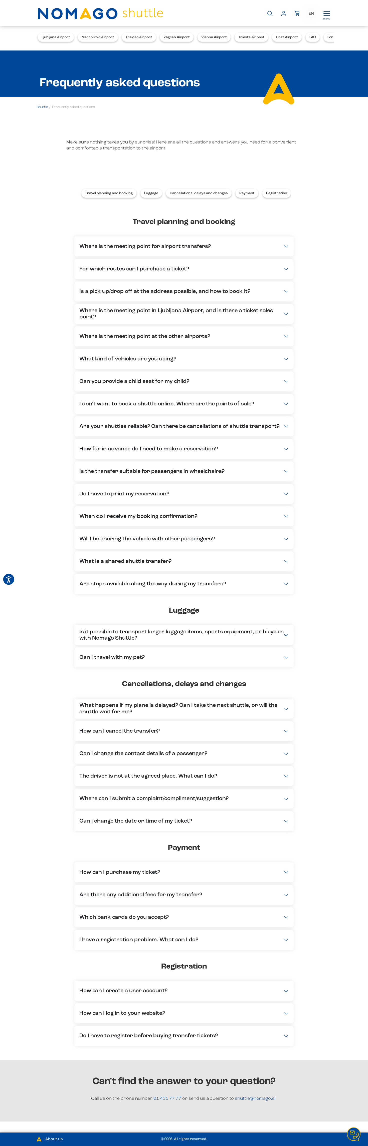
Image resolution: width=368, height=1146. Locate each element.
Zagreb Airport (177, 37)
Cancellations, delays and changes (199, 193)
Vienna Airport (214, 37)
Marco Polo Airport (98, 37)
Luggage (151, 193)
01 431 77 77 (167, 1098)
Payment (247, 193)
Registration (276, 193)
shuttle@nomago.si (255, 1098)
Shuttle (42, 107)
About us (54, 1139)
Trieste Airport (251, 37)
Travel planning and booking (109, 193)
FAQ (312, 37)
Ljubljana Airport (56, 37)
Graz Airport (287, 37)
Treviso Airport (139, 37)
